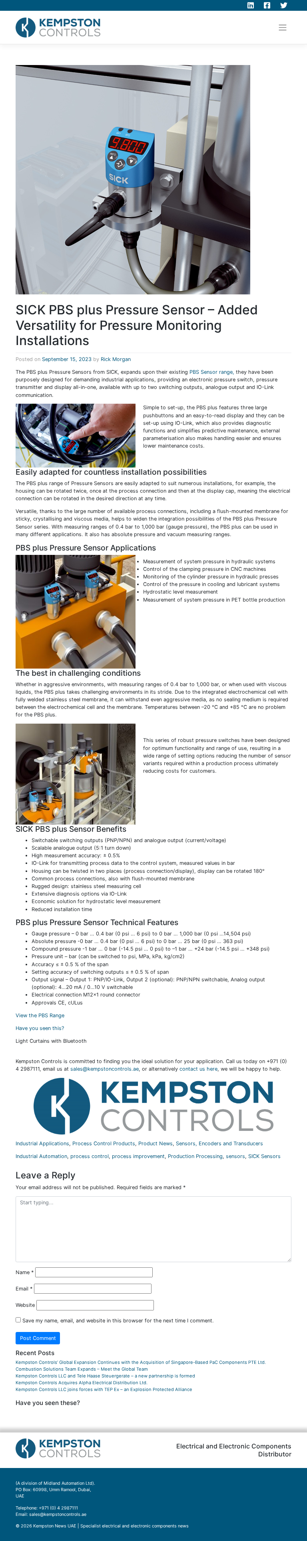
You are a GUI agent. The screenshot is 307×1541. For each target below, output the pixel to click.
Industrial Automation (41, 1156)
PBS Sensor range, (211, 372)
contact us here (198, 1069)
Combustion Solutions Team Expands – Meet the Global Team (82, 1369)
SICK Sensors (264, 1156)
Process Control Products (103, 1143)
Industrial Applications (42, 1143)
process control (89, 1156)
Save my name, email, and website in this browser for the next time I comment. (118, 1321)
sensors (235, 1156)
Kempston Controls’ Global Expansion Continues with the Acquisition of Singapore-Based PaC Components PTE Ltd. (141, 1362)
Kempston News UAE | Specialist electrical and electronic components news (111, 1526)
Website (25, 1305)
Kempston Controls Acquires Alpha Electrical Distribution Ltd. (82, 1382)
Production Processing (195, 1156)
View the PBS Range (40, 1015)
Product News (155, 1143)
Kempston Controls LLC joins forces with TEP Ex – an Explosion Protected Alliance (104, 1389)
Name (25, 1272)
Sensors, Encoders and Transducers (219, 1143)
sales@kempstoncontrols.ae (104, 1069)
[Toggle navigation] (282, 28)
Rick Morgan (116, 359)
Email (24, 1289)
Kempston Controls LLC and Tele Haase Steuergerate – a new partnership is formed (105, 1376)
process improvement (138, 1156)
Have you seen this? (40, 1028)
